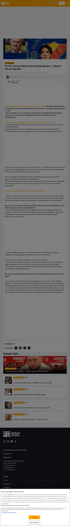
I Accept (34, 517)
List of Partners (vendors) (8, 512)
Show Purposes (34, 522)
